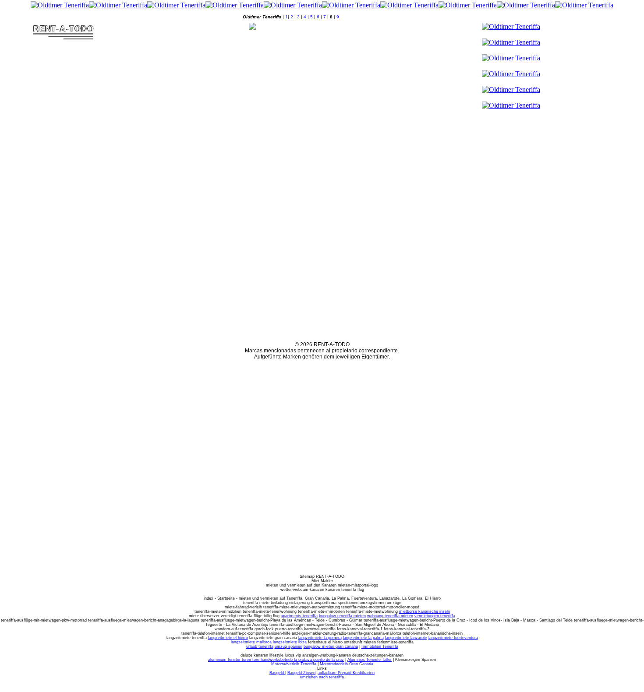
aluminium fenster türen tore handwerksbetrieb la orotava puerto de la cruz (276, 659)
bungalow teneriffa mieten (342, 616)
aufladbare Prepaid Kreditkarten (346, 673)
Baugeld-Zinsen (301, 673)
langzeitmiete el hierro (228, 638)
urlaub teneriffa (259, 646)
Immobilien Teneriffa (379, 646)
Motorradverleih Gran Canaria (346, 664)
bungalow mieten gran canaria (331, 646)
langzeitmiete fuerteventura (453, 638)
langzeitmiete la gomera (320, 638)
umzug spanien (288, 646)
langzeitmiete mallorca (251, 642)
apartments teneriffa (299, 616)
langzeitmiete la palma (363, 638)
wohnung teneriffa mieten (390, 616)
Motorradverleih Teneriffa (293, 664)
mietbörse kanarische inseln (424, 611)
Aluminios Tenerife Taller (369, 659)
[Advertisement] (133, 15)
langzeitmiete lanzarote (406, 638)
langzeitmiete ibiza (290, 642)
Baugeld (277, 673)
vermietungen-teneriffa (434, 616)
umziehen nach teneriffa (322, 677)
